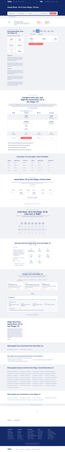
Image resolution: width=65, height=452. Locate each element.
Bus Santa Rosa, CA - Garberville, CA (13, 387)
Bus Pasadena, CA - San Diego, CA (38, 399)
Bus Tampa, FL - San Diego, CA (37, 377)
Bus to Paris (20, 436)
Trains (14, 1)
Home (8, 404)
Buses (17, 1)
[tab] (33, 34)
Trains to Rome (10, 432)
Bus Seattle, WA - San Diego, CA (50, 373)
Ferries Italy (40, 435)
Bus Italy (19, 434)
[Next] (56, 31)
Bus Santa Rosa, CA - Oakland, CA (38, 383)
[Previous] (19, 223)
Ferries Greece (40, 431)
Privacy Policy (28, 449)
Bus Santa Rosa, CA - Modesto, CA (25, 385)
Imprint (17, 449)
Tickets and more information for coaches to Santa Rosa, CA (43, 359)
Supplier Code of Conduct (36, 449)
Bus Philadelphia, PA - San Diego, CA (38, 373)
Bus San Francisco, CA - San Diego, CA (51, 377)
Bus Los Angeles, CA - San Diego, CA (38, 371)
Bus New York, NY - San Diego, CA (25, 371)
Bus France (19, 432)
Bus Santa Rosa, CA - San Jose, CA (25, 383)
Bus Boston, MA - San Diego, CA (12, 371)
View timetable (11, 52)
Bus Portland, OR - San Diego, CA (12, 377)
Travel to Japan (50, 435)
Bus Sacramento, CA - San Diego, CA (13, 379)
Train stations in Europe (52, 434)
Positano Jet (40, 436)
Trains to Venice (10, 435)
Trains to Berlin (10, 436)
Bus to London (20, 435)
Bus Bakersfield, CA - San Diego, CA (51, 397)
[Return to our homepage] (10, 1)
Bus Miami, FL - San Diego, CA (50, 375)
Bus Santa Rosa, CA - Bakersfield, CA (51, 383)
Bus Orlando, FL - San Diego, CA (12, 375)
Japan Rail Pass (50, 431)
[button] (30, 13)
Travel (49, 429)
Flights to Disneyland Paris (32, 435)
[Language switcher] (42, 1)
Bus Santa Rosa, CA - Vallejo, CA (50, 385)
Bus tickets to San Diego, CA (24, 404)
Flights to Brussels (31, 434)
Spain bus (19, 431)
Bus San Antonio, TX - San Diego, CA (38, 379)
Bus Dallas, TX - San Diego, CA (25, 375)
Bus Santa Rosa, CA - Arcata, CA (12, 349)
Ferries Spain (40, 434)
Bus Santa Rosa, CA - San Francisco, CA (51, 381)
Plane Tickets (30, 429)
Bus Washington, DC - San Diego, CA (13, 373)
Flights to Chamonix (31, 431)
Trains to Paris (10, 434)
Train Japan (9, 431)
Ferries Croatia (40, 432)
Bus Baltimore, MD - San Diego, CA (25, 381)
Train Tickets (10, 429)
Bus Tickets (20, 429)
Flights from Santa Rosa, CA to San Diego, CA (15, 359)
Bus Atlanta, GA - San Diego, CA (37, 375)
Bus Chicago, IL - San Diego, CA (50, 371)
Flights (20, 1)
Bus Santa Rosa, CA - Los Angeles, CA (38, 381)
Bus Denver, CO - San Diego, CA (50, 379)
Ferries (23, 1)
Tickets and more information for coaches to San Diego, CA (18, 361)
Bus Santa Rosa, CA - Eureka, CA (12, 385)
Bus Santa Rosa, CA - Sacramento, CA (26, 349)
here (40, 203)
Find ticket (11, 40)
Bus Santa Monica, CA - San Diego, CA (13, 399)
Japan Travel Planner (51, 432)
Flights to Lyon (30, 432)
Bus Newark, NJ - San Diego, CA (12, 381)
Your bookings (48, 1)
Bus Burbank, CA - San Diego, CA (12, 397)
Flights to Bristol (30, 436)
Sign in (57, 1)
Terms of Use (22, 449)
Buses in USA (16, 404)
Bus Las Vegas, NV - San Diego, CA (25, 373)
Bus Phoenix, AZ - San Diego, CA (25, 377)
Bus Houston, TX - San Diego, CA (25, 379)
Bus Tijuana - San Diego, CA (37, 397)
